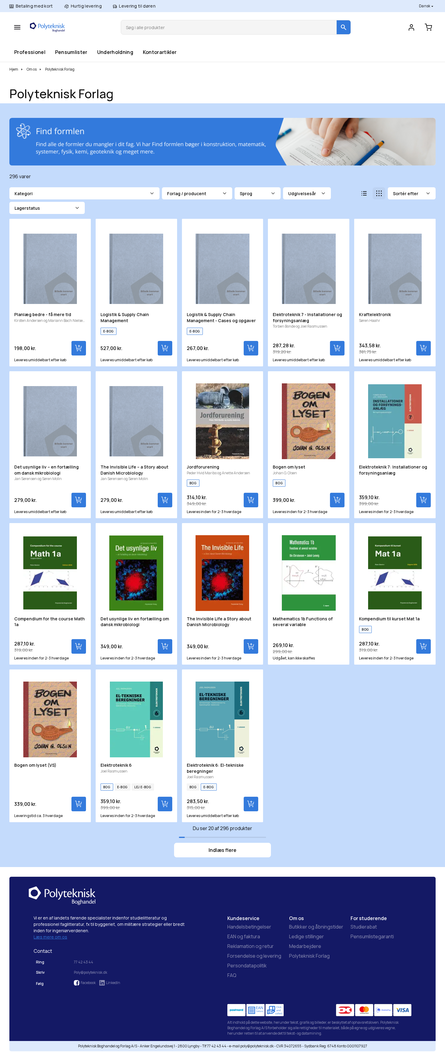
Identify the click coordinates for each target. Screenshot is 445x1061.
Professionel (29, 51)
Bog (193, 483)
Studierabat (364, 926)
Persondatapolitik (247, 965)
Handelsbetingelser (249, 926)
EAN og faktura (243, 936)
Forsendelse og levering (254, 956)
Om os (32, 69)
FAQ (231, 975)
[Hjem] (47, 27)
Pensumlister (71, 51)
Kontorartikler (159, 51)
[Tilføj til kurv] (78, 348)
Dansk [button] (425, 5)
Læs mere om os (50, 937)
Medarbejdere (305, 946)
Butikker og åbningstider (316, 926)
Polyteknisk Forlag (309, 956)
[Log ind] (411, 27)
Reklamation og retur (250, 946)
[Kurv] (428, 27)
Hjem (13, 69)
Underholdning (115, 51)
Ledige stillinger (306, 936)
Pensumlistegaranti (372, 936)
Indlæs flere (222, 850)
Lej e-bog (142, 787)
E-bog (108, 331)
